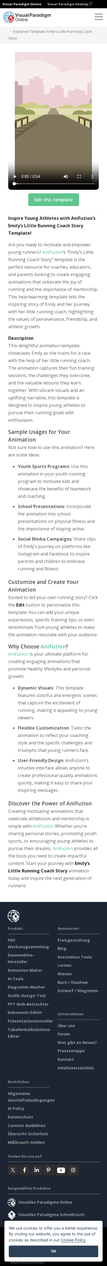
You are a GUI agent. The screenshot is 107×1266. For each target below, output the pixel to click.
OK (53, 1251)
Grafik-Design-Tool (27, 995)
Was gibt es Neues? (77, 1042)
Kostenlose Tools (75, 957)
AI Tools (16, 978)
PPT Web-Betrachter (28, 1004)
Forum (64, 1034)
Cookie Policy (73, 1240)
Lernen (64, 965)
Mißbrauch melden (26, 1142)
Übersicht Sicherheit (28, 1133)
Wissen (65, 973)
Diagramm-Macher (26, 987)
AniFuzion (52, 252)
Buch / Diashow (73, 982)
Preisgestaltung (74, 940)
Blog (62, 948)
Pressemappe (71, 1050)
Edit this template (53, 200)
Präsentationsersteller (30, 1021)
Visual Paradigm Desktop (68, 4)
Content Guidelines (27, 1125)
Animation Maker (25, 970)
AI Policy (16, 1108)
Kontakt (66, 1059)
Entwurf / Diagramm (78, 990)
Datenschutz (20, 1117)
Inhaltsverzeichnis (76, 1067)
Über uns (66, 1025)
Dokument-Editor (25, 1012)
